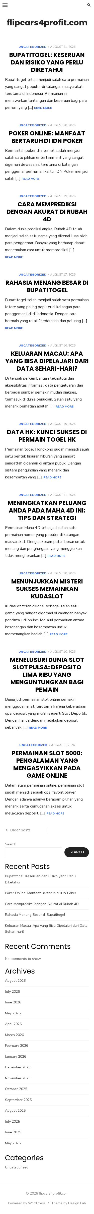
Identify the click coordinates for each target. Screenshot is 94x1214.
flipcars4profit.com (47, 22)
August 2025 (15, 1110)
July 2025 (12, 1121)
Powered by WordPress (27, 1203)
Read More (43, 108)
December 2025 (17, 1067)
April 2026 (13, 1024)
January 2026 (15, 1056)
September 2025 (18, 1100)
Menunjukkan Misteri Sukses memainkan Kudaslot (47, 588)
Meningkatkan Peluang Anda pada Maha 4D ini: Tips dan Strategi (47, 510)
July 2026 (12, 991)
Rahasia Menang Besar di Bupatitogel (47, 286)
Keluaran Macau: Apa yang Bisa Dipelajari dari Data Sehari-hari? (47, 361)
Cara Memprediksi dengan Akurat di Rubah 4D (47, 211)
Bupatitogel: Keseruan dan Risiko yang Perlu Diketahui (47, 62)
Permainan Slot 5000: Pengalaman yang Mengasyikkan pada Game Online (47, 764)
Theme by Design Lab (68, 1203)
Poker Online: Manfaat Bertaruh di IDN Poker (47, 137)
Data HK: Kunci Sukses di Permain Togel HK (47, 436)
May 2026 (13, 1013)
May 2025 (13, 1143)
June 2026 (13, 1002)
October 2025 (16, 1089)
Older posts (20, 830)
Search (10, 844)
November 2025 (17, 1078)
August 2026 (15, 980)
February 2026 (16, 1045)
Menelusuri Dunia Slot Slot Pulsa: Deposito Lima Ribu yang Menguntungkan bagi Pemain (47, 675)
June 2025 (13, 1132)
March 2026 (14, 1035)
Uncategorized (33, 47)
